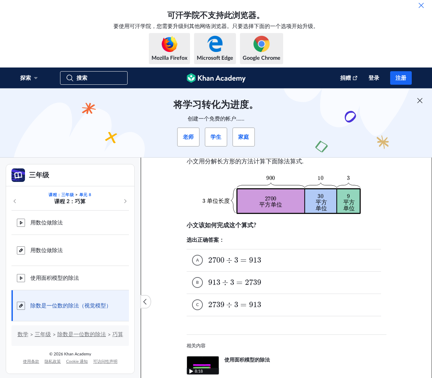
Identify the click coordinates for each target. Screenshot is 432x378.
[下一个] (125, 201)
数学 (23, 334)
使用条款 (31, 361)
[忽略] (421, 5)
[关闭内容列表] (145, 301)
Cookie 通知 (77, 361)
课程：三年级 (61, 195)
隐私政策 (53, 361)
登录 (374, 78)
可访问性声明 (105, 361)
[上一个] (15, 201)
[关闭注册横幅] (420, 100)
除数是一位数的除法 (81, 334)
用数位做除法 (46, 222)
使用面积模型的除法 (54, 278)
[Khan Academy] (216, 78)
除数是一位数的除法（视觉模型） (70, 305)
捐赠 (345, 78)
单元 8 (85, 195)
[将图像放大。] (286, 193)
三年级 (43, 334)
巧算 (117, 334)
